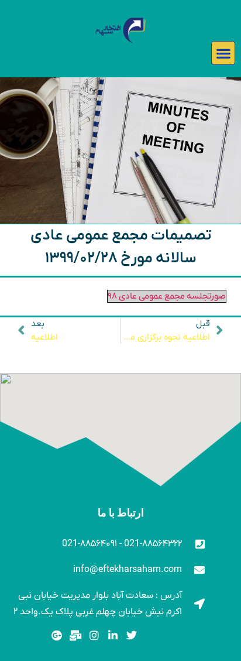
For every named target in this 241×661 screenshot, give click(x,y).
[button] (223, 53)
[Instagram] (94, 634)
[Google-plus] (57, 634)
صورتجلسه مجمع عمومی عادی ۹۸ (167, 296)
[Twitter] (131, 634)
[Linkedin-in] (112, 634)
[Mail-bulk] (75, 634)
